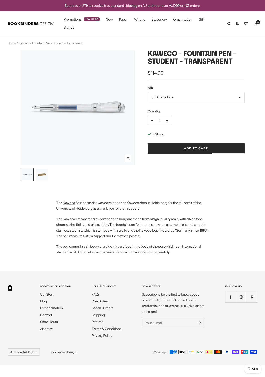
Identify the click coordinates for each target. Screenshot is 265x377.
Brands (69, 28)
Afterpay (46, 329)
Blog (43, 301)
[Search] (229, 23)
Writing (139, 19)
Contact (46, 315)
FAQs (96, 294)
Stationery (159, 19)
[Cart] (255, 23)
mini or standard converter (124, 252)
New (109, 19)
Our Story (47, 294)
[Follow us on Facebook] (230, 297)
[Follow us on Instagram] (241, 297)
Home (12, 43)
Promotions (81, 19)
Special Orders (102, 308)
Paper (123, 19)
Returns (97, 322)
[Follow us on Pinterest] (252, 297)
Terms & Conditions (106, 329)
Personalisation (51, 308)
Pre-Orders (100, 301)
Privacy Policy (102, 336)
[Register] (199, 322)
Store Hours (49, 322)
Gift (201, 19)
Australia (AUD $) (22, 352)
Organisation (182, 19)
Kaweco (69, 203)
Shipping (98, 315)
